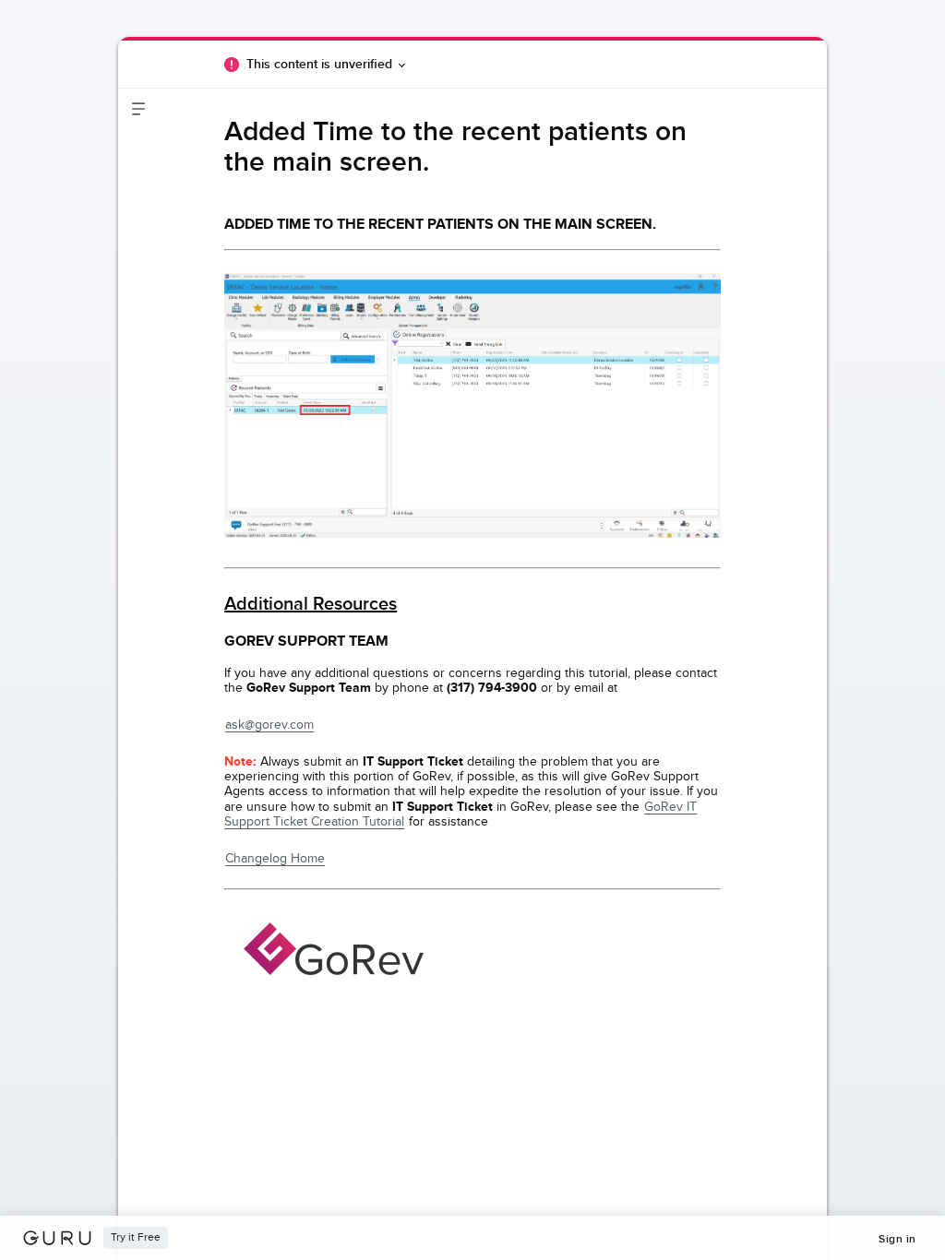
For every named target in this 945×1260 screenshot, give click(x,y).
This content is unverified (319, 63)
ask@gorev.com (269, 724)
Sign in (897, 1238)
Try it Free (136, 1237)
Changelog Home (275, 858)
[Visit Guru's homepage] (62, 1237)
